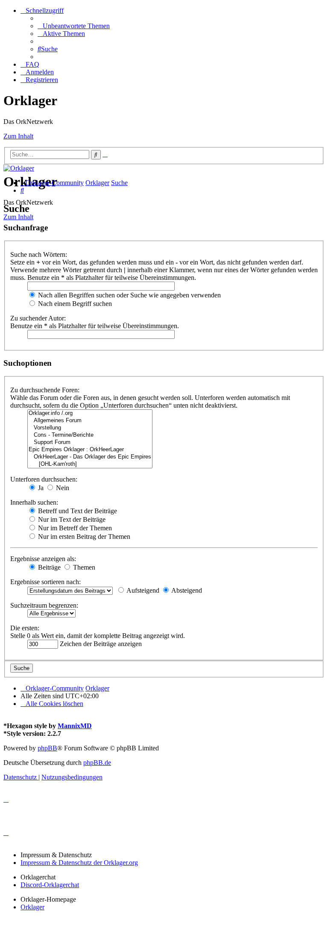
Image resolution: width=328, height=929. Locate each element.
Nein (61, 487)
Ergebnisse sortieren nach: (45, 581)
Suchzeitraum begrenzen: (44, 605)
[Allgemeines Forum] (90, 420)
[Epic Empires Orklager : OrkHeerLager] (90, 449)
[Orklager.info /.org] (90, 413)
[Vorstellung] (90, 428)
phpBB (47, 748)
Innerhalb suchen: (34, 502)
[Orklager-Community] (18, 168)
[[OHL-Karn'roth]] (90, 464)
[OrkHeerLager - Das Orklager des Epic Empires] (90, 457)
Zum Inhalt (18, 136)
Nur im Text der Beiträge (70, 519)
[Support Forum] (90, 442)
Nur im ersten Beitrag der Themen (83, 536)
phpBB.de (97, 762)
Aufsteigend (142, 590)
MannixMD (75, 725)
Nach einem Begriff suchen (74, 303)
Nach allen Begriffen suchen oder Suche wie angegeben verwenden (128, 295)
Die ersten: (24, 628)
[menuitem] (74, 25)
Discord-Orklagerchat (49, 884)
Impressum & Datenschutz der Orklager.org (79, 862)
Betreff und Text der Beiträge (76, 510)
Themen (83, 567)
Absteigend (186, 590)
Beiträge (48, 567)
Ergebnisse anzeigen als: (43, 558)
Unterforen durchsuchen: (43, 479)
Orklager (32, 907)
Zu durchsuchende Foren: (44, 390)
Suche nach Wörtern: (38, 254)
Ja (40, 487)
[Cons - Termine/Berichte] (90, 435)
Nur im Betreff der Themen (74, 528)
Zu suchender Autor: (38, 318)
